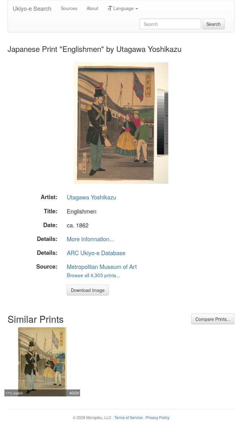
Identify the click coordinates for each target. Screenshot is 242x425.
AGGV (74, 392)
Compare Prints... (212, 319)
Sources (69, 8)
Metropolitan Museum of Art (102, 266)
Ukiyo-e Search (32, 8)
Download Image (88, 290)
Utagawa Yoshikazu (91, 197)
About (92, 8)
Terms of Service (128, 417)
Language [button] (123, 8)
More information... (90, 239)
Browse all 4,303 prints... (93, 274)
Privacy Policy (158, 417)
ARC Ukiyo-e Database (96, 253)
